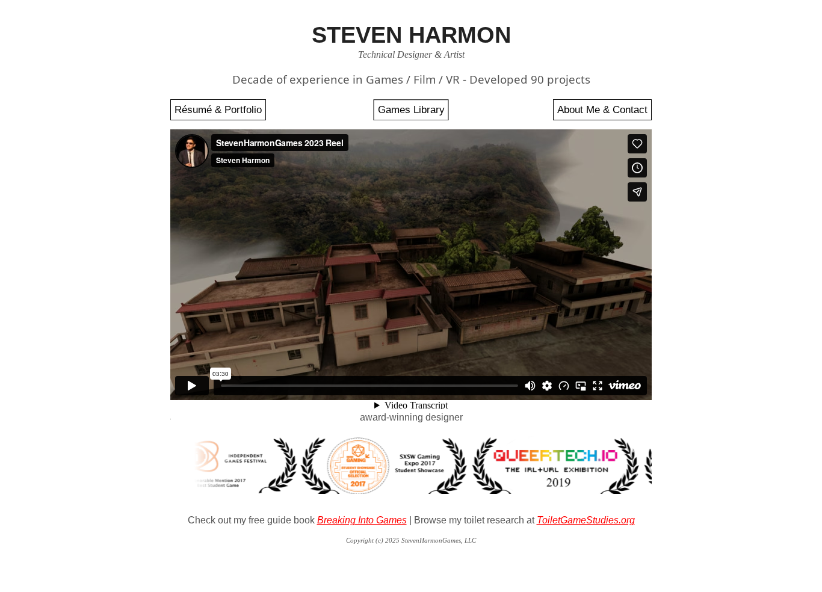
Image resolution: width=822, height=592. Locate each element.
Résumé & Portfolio (218, 110)
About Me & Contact (602, 110)
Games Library (411, 110)
